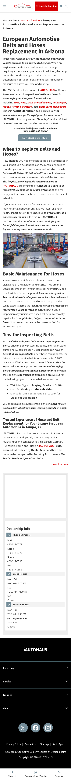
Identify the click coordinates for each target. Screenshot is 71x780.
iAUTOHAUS (45, 757)
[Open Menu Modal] (4, 6)
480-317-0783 (14, 561)
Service (35, 20)
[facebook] (35, 727)
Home (24, 20)
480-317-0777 (14, 544)
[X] (23, 727)
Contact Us (30, 744)
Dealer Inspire (58, 751)
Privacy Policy (13, 744)
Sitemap (44, 744)
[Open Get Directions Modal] (62, 6)
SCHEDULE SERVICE (34, 137)
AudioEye (58, 744)
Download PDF (59, 464)
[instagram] (48, 727)
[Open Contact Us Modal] (68, 6)
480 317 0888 (14, 569)
